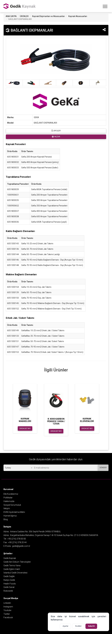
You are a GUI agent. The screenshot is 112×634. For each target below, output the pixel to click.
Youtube (7, 610)
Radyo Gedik (9, 580)
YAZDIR (57, 137)
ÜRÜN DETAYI (25, 428)
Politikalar (8, 497)
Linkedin (7, 603)
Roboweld (8, 591)
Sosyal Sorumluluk (12, 505)
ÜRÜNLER (24, 16)
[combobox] (18, 468)
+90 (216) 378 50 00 (16, 539)
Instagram (8, 606)
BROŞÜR (57, 131)
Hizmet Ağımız (10, 516)
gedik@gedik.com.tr (21, 546)
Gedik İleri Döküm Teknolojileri (17, 562)
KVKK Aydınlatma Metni (14, 512)
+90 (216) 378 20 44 (17, 542)
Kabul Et (91, 626)
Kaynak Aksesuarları (77, 16)
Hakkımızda (9, 501)
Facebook (8, 617)
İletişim (7, 508)
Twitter (7, 614)
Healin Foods (10, 583)
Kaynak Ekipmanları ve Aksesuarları (48, 16)
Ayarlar (65, 626)
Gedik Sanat (9, 587)
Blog (6, 519)
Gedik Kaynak (10, 558)
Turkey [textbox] (8, 468)
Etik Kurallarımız (11, 494)
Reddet (78, 626)
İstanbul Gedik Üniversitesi (15, 573)
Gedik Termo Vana (12, 565)
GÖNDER (103, 468)
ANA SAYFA (11, 16)
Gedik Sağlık (9, 576)
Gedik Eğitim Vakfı (12, 569)
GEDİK (20, 6)
